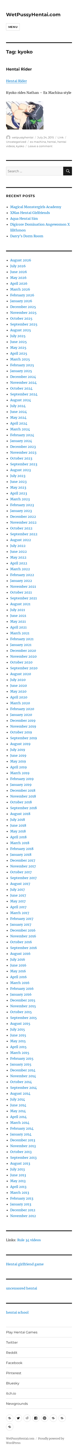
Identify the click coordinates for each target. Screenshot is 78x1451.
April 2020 (18, 697)
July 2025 (18, 336)
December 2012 (22, 1210)
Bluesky (12, 1383)
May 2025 (18, 347)
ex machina (38, 141)
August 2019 (20, 744)
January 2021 (20, 645)
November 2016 (23, 936)
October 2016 (21, 942)
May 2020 (18, 691)
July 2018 (17, 819)
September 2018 (23, 808)
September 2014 (23, 1088)
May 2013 (18, 1181)
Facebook (14, 1363)
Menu (12, 27)
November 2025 (23, 313)
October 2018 (21, 802)
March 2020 (20, 703)
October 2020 (21, 662)
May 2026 (18, 278)
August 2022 (20, 540)
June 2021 (18, 616)
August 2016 (20, 954)
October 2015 (21, 1012)
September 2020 (23, 668)
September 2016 (23, 948)
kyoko (20, 146)
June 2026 (18, 272)
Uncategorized (16, 141)
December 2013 (22, 1140)
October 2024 (21, 388)
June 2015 (18, 1035)
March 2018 (19, 843)
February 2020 (22, 709)
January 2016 (21, 994)
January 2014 (20, 1134)
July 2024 (18, 406)
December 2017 (22, 860)
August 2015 (20, 1023)
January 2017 (20, 924)
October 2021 (21, 592)
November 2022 (23, 522)
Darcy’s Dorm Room (26, 236)
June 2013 (18, 1175)
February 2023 (22, 505)
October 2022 (21, 528)
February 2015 (21, 1058)
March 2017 (19, 913)
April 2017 (18, 907)
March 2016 (20, 983)
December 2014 (22, 1070)
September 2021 (23, 598)
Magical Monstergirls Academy (35, 207)
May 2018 (18, 831)
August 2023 (20, 470)
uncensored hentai (21, 1288)
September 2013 (23, 1157)
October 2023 (21, 458)
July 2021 (17, 610)
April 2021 (18, 627)
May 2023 (18, 487)
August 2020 (20, 674)
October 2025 (21, 318)
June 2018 (18, 825)
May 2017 (18, 901)
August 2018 (20, 814)
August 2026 (20, 260)
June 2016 (18, 965)
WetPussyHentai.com (33, 14)
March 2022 (20, 569)
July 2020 (18, 680)
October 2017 (21, 872)
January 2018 (20, 854)
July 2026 (18, 266)
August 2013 (20, 1163)
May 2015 (18, 1041)
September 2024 (23, 394)
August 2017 (20, 884)
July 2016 (17, 959)
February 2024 (22, 435)
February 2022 (22, 575)
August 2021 (20, 604)
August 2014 (20, 1093)
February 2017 (21, 919)
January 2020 (21, 715)
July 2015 (17, 1029)
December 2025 (23, 307)
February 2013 (21, 1198)
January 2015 (20, 1064)
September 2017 (23, 878)
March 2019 (20, 773)
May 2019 (18, 761)
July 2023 (17, 476)
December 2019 (23, 720)
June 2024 (18, 412)
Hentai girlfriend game (25, 1264)
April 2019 (18, 767)
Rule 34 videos (29, 1240)
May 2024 (18, 417)
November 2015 (23, 1006)
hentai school (17, 1312)
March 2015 (19, 1053)
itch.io (11, 1393)
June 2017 (18, 895)
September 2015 (23, 1018)
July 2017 (17, 889)
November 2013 (23, 1146)
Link (61, 137)
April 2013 (18, 1187)
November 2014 (23, 1076)
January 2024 (21, 441)
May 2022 (18, 557)
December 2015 (22, 1000)
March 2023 (20, 499)
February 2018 (21, 849)
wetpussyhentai (22, 137)
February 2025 (22, 365)
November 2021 (23, 586)
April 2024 (18, 423)
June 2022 (18, 551)
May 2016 (18, 971)
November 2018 (23, 796)
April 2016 (18, 977)
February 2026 (22, 295)
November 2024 (23, 382)
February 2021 (21, 639)
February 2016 (22, 988)
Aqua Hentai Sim (24, 218)
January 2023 (21, 511)
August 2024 (20, 400)
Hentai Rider (19, 69)
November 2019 (23, 726)
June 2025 (18, 342)
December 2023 (23, 447)
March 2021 (19, 633)
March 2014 (19, 1123)
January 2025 (21, 371)
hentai (51, 141)
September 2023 (23, 464)
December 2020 (23, 650)
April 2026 (18, 283)
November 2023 (23, 452)
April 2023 (18, 493)
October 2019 (21, 732)
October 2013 (21, 1152)
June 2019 (18, 755)
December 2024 (23, 377)
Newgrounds (17, 1404)
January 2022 (21, 581)
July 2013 (17, 1169)
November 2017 (23, 866)
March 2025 (20, 359)
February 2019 (22, 779)
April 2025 (18, 353)
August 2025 (20, 330)
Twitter (12, 1342)
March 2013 (19, 1192)
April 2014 (18, 1117)
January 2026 (21, 301)
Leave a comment (40, 146)
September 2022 (23, 534)
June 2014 (18, 1105)
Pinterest (13, 1373)
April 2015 (18, 1047)
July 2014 (17, 1099)
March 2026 (20, 289)
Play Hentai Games (21, 1332)
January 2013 (20, 1204)
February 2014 (21, 1128)
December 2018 (22, 790)
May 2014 (18, 1111)
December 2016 (23, 930)
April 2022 (18, 563)
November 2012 (23, 1216)
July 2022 (18, 546)
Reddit (11, 1353)
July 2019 (17, 750)
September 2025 (23, 324)
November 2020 (23, 656)
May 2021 (18, 621)
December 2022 (23, 516)
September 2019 (23, 738)
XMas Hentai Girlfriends (30, 213)
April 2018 (18, 837)
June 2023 (18, 482)
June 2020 (18, 685)
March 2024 (20, 429)
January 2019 (21, 785)
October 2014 (21, 1082)
